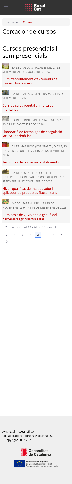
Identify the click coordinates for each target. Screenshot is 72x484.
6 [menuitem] (53, 235)
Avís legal (8, 431)
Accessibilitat (25, 431)
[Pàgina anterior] (6, 235)
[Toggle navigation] (6, 6)
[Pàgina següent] (6, 241)
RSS (50, 436)
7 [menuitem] (61, 235)
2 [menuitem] (22, 235)
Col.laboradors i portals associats (24, 436)
